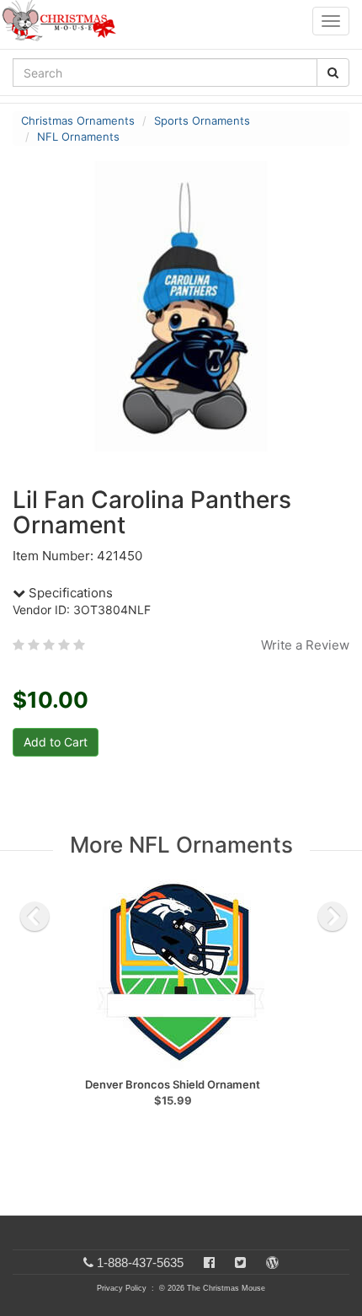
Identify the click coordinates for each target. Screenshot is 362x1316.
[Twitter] (240, 1262)
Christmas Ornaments (78, 120)
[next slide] (332, 917)
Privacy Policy (121, 1288)
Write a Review (305, 645)
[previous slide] (34, 917)
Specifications (69, 593)
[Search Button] (333, 72)
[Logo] (64, 21)
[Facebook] (209, 1262)
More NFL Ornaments (181, 845)
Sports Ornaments (202, 120)
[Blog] (272, 1262)
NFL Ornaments (78, 136)
